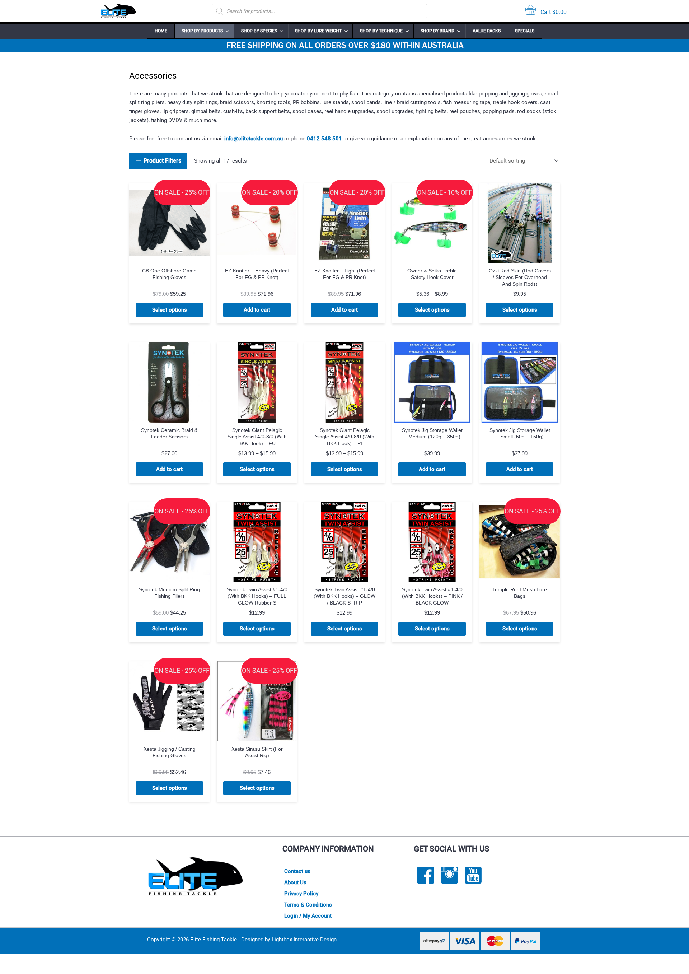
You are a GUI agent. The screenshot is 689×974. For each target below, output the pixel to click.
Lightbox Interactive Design (304, 939)
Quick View (169, 256)
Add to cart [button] (257, 310)
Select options (169, 310)
